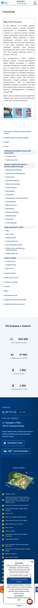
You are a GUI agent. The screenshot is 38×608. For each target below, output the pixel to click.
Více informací (19, 595)
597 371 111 (10, 412)
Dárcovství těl (9, 268)
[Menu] (35, 2)
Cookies (19, 605)
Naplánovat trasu (15, 443)
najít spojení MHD (21, 451)
